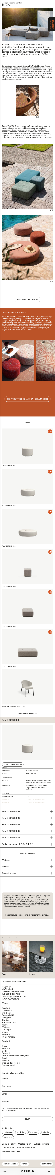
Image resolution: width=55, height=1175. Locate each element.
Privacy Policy (10, 1110)
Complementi (8, 1065)
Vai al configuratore (12, 765)
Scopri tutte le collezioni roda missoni (27, 399)
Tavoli (4, 1058)
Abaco (24, 1164)
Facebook (33, 1132)
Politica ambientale (26, 1147)
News (5, 1025)
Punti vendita (8, 1037)
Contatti (6, 1020)
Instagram (8, 1132)
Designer (6, 1017)
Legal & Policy (8, 1144)
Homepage (6, 981)
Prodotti (6, 1008)
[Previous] (15, 24)
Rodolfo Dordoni (15, 3)
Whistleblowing (41, 1144)
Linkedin (45, 1132)
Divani (5, 1046)
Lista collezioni (10, 1164)
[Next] (40, 24)
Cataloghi (6, 1029)
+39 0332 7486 (13, 994)
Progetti (6, 1034)
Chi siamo (6, 1013)
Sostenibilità (8, 1015)
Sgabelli (6, 1053)
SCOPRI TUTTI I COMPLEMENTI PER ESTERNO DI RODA (27, 915)
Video (5, 1032)
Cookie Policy (24, 1144)
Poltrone (6, 1048)
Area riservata (8, 1022)
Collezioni (15, 981)
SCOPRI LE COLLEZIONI (27, 300)
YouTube (21, 1132)
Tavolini (5, 1060)
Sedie (4, 1051)
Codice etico (8, 1147)
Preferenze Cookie (11, 1151)
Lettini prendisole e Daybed (15, 1055)
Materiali (6, 1027)
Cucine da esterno (11, 1063)
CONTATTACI (47, 1164)
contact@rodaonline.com (14, 996)
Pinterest (7, 1137)
